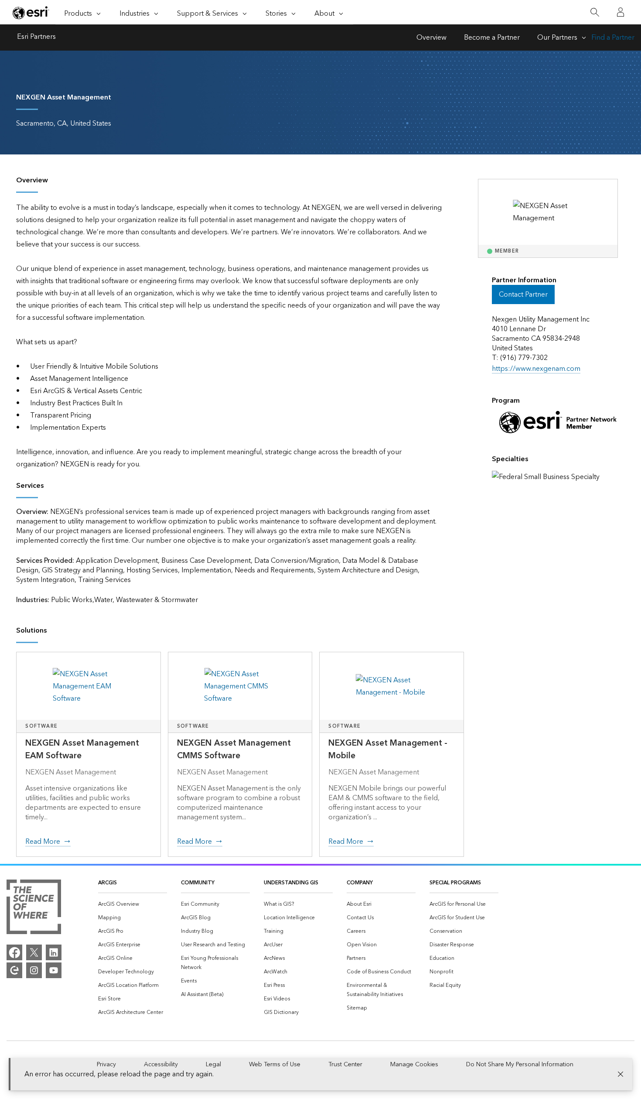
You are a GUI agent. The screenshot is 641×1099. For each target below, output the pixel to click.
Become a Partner (492, 37)
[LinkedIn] (53, 952)
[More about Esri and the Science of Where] (34, 909)
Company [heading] (360, 882)
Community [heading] (198, 882)
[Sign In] (620, 12)
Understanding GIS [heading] (291, 882)
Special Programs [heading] (455, 882)
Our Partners (557, 37)
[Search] (595, 12)
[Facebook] (14, 952)
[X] (34, 952)
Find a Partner (612, 37)
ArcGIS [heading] (107, 882)
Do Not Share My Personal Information (519, 1064)
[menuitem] (132, 904)
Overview (431, 37)
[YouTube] (53, 970)
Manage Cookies (414, 1064)
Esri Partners (36, 37)
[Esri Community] (14, 970)
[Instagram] (34, 970)
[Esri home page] (31, 13)
